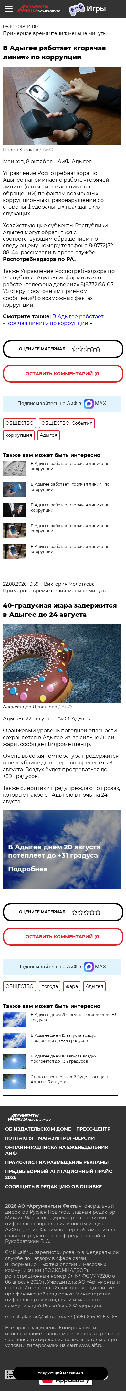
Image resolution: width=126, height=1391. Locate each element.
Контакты (19, 1138)
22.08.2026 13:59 (21, 584)
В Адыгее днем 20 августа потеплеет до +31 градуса (54, 851)
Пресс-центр (93, 1129)
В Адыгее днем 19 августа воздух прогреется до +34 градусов (63, 1038)
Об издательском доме (38, 1129)
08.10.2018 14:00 (20, 26)
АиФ (48, 150)
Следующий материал (60, 1373)
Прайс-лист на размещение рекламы (57, 1162)
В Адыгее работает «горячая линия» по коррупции (53, 319)
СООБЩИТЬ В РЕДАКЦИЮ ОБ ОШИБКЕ (53, 1187)
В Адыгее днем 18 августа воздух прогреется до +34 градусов (63, 1059)
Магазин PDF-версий (66, 1138)
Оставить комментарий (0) (63, 374)
